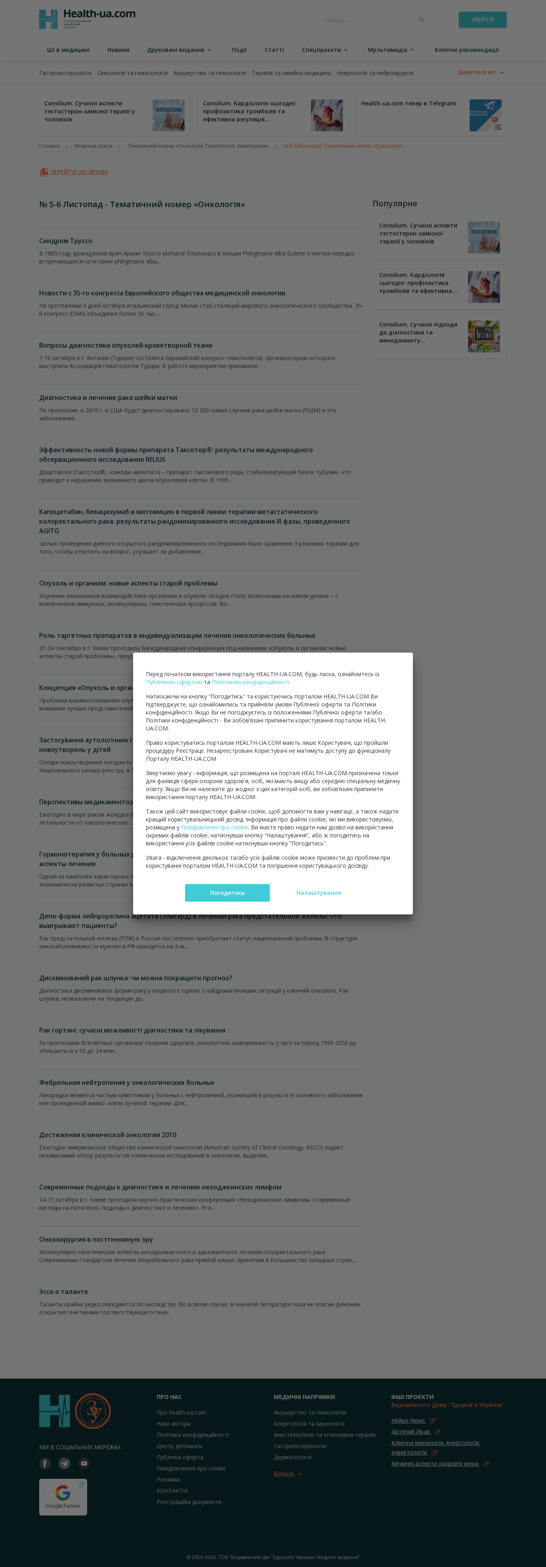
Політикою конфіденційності (250, 682)
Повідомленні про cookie (214, 827)
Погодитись (227, 892)
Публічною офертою (174, 682)
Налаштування (319, 892)
